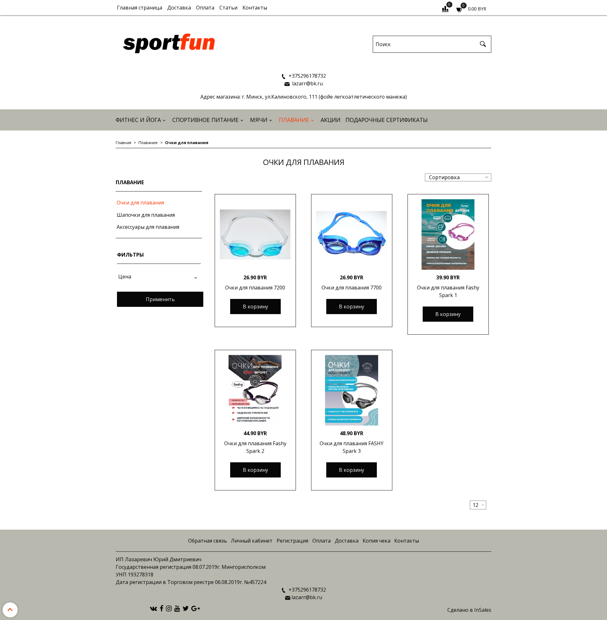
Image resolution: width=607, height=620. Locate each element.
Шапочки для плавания (146, 214)
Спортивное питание (205, 120)
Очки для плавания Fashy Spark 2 (255, 447)
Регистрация (292, 540)
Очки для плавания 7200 (255, 287)
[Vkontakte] (153, 608)
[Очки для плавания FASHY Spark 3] (351, 390)
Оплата (205, 7)
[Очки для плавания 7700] (351, 234)
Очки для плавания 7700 (352, 287)
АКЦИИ (330, 120)
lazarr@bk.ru (307, 83)
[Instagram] (169, 608)
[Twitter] (185, 608)
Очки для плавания (140, 202)
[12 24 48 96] (478, 505)
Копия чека (376, 540)
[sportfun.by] (169, 43)
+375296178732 (306, 75)
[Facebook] (161, 608)
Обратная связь (207, 540)
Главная (123, 142)
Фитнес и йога (138, 120)
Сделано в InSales (469, 609)
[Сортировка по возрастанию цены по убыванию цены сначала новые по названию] (458, 177)
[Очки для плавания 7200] (255, 234)
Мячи (258, 120)
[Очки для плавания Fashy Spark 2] (255, 390)
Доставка (179, 7)
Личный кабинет (252, 540)
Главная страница (139, 7)
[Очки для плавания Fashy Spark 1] (448, 234)
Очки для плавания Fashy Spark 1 (448, 291)
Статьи (228, 7)
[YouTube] (177, 608)
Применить (160, 299)
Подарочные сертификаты (387, 120)
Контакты (254, 7)
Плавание (294, 120)
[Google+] (195, 608)
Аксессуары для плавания (148, 226)
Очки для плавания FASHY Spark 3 (351, 447)
